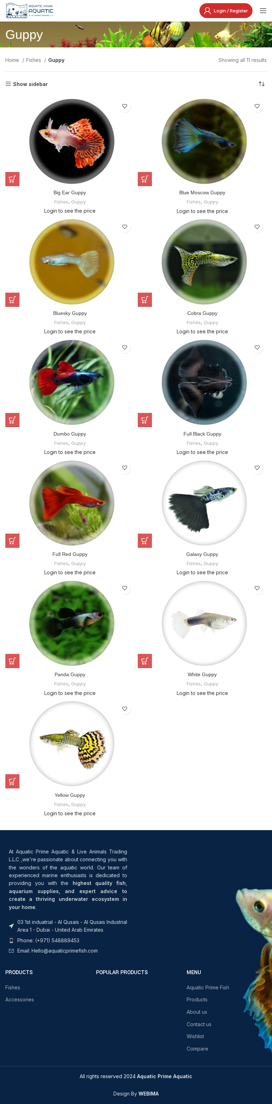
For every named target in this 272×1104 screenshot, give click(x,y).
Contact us (199, 1024)
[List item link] (68, 926)
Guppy (78, 202)
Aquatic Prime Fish (208, 987)
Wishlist (195, 1036)
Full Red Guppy (69, 554)
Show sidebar (30, 84)
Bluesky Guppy (70, 313)
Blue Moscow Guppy (202, 192)
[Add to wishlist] (124, 106)
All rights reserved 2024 (136, 1076)
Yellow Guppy (70, 795)
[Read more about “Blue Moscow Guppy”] (145, 179)
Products (197, 999)
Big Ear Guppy (69, 192)
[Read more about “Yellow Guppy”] (12, 781)
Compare (197, 1049)
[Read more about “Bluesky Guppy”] (12, 300)
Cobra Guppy (202, 313)
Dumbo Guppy (69, 434)
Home (13, 60)
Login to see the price (70, 211)
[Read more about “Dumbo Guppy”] (12, 420)
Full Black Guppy (202, 434)
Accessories (19, 999)
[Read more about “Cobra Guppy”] (145, 300)
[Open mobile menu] (263, 11)
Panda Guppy (70, 674)
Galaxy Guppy (202, 554)
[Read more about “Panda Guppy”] (12, 661)
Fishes (34, 60)
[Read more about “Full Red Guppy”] (12, 541)
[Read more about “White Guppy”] (145, 661)
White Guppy (202, 674)
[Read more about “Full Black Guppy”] (145, 420)
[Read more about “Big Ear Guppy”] (12, 179)
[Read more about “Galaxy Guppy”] (145, 541)
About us (197, 1012)
